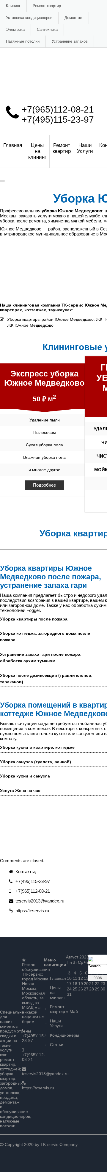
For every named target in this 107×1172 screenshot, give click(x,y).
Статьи (56, 1044)
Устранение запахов (70, 41)
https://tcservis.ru (32, 910)
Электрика (15, 29)
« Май (72, 1011)
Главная (12, 145)
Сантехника (47, 29)
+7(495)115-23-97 (58, 119)
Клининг (13, 6)
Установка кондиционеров (29, 17)
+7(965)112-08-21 (58, 109)
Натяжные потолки (23, 41)
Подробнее (44, 485)
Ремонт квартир (47, 6)
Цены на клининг (37, 151)
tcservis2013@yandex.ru (39, 900)
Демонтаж (73, 17)
